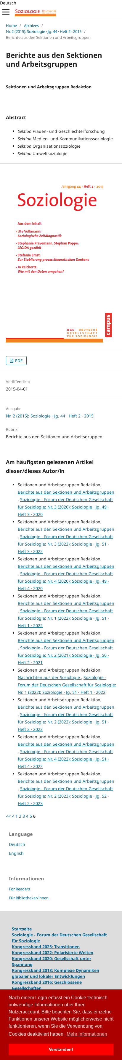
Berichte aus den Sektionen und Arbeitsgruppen (66, 492)
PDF (18, 360)
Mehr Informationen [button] (87, 1034)
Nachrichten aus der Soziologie (49, 677)
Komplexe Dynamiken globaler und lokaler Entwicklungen (55, 973)
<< (8, 816)
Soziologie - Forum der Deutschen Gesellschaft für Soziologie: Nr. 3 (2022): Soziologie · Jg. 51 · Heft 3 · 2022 (65, 544)
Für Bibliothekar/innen (29, 897)
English (16, 853)
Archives (31, 25)
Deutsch (17, 844)
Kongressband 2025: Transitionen (46, 946)
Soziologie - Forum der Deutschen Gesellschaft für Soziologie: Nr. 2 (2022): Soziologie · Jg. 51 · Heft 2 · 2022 (65, 722)
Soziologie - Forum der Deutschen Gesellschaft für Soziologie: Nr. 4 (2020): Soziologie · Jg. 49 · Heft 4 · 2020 (65, 581)
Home (11, 25)
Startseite (22, 929)
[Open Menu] (6, 12)
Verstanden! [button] (61, 1049)
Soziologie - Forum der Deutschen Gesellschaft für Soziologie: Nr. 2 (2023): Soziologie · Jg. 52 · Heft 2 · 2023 (65, 796)
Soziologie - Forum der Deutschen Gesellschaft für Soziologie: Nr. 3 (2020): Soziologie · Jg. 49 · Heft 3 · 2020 (65, 507)
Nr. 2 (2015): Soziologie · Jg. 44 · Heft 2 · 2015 (43, 31)
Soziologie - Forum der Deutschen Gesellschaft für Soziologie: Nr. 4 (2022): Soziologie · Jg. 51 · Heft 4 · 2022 (65, 759)
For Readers (19, 889)
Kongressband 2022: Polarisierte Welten (52, 952)
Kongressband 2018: (33, 970)
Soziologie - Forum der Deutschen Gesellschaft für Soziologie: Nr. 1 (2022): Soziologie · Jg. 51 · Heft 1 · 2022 (65, 618)
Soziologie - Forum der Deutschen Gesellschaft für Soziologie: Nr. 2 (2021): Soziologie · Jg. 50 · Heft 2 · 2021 (65, 655)
